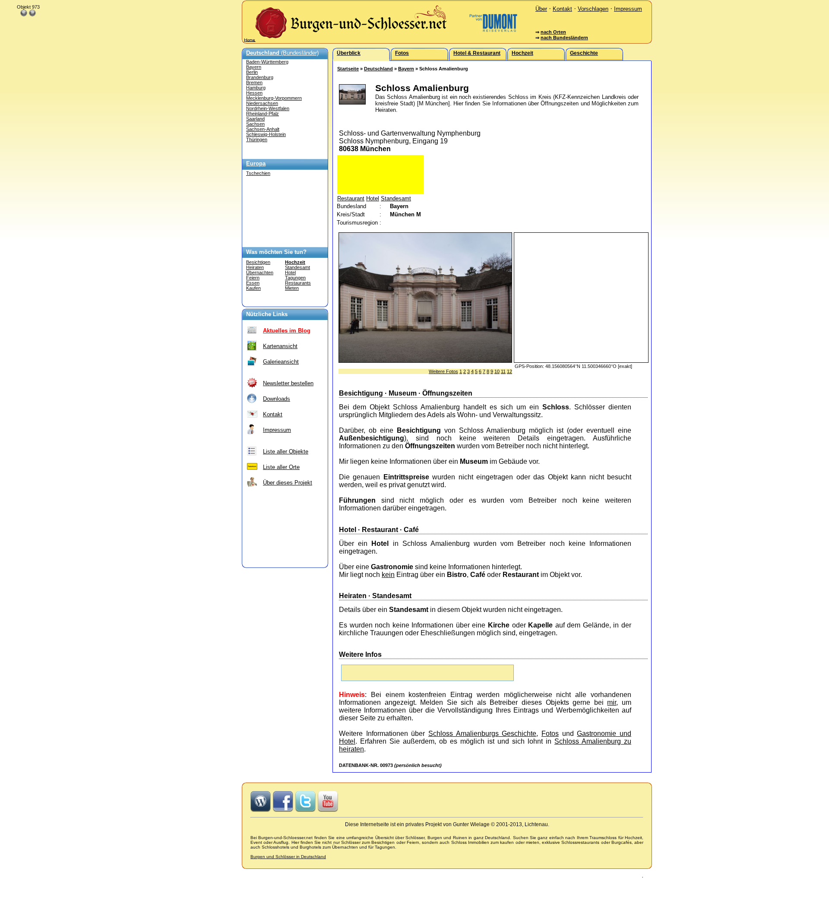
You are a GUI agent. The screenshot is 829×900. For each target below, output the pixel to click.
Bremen (254, 82)
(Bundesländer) (282, 53)
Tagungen (295, 277)
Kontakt (562, 9)
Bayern (253, 67)
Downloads (276, 399)
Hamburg (256, 87)
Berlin (252, 72)
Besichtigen (258, 262)
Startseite (348, 68)
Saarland (255, 118)
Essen (252, 282)
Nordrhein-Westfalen (267, 108)
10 (497, 371)
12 (509, 371)
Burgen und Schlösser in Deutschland (288, 856)
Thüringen (256, 139)
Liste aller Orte (281, 467)
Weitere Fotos (443, 371)
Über (541, 9)
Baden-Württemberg (267, 61)
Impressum (628, 9)
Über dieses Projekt (287, 482)
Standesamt (297, 267)
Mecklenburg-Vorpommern (274, 98)
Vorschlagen (593, 9)
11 (503, 371)
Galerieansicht (281, 361)
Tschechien (258, 173)
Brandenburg (259, 77)
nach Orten (553, 32)
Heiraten (255, 267)
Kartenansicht (280, 346)
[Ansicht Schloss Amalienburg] (425, 360)
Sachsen (255, 124)
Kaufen (253, 288)
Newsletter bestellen (288, 383)
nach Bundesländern (564, 37)
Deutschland (378, 68)
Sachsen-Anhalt (262, 129)
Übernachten (259, 272)
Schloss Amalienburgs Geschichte (482, 733)
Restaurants (298, 282)
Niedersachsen (262, 103)
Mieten (292, 288)
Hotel (290, 272)
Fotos (550, 733)
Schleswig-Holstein (266, 134)
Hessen (254, 92)
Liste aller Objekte (285, 451)
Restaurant (350, 198)
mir (611, 702)
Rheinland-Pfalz (262, 113)
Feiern (252, 277)
